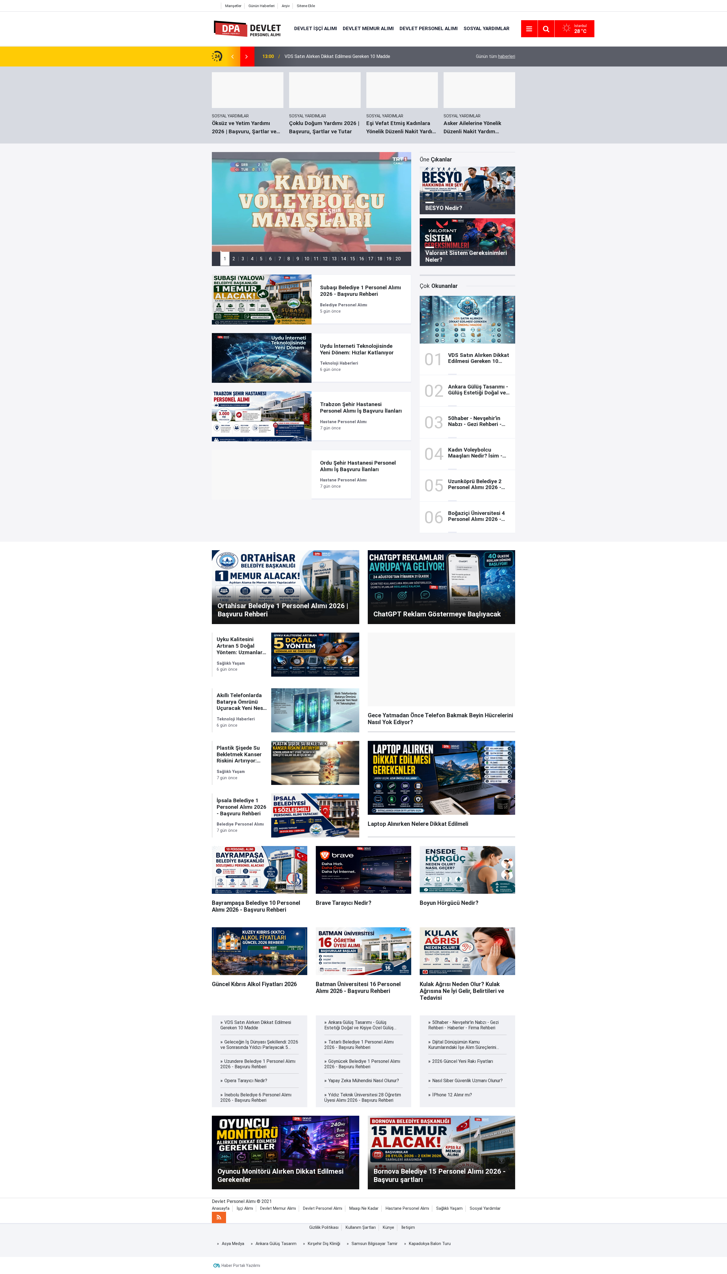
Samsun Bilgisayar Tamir (375, 1243)
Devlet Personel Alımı (429, 28)
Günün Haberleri (261, 6)
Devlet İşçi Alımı (315, 28)
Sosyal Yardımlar (486, 28)
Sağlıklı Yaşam (449, 1208)
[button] (224, 259)
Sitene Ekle (306, 6)
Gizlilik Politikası (324, 1227)
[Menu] (529, 29)
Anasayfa (220, 1208)
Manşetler (233, 6)
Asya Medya (233, 1243)
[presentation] (232, 56)
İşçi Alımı (245, 1208)
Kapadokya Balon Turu (430, 1243)
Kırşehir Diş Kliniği (324, 1243)
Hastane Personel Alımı (407, 1208)
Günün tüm (495, 56)
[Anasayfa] (215, 6)
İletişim (408, 1227)
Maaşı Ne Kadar (364, 1208)
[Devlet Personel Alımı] (247, 28)
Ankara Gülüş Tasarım (276, 1243)
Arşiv (286, 6)
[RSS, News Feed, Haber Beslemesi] (219, 1217)
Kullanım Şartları (361, 1227)
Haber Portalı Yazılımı (241, 1265)
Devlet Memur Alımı (368, 28)
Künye (388, 1227)
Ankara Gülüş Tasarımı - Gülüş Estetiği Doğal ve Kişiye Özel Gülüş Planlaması (360, 56)
